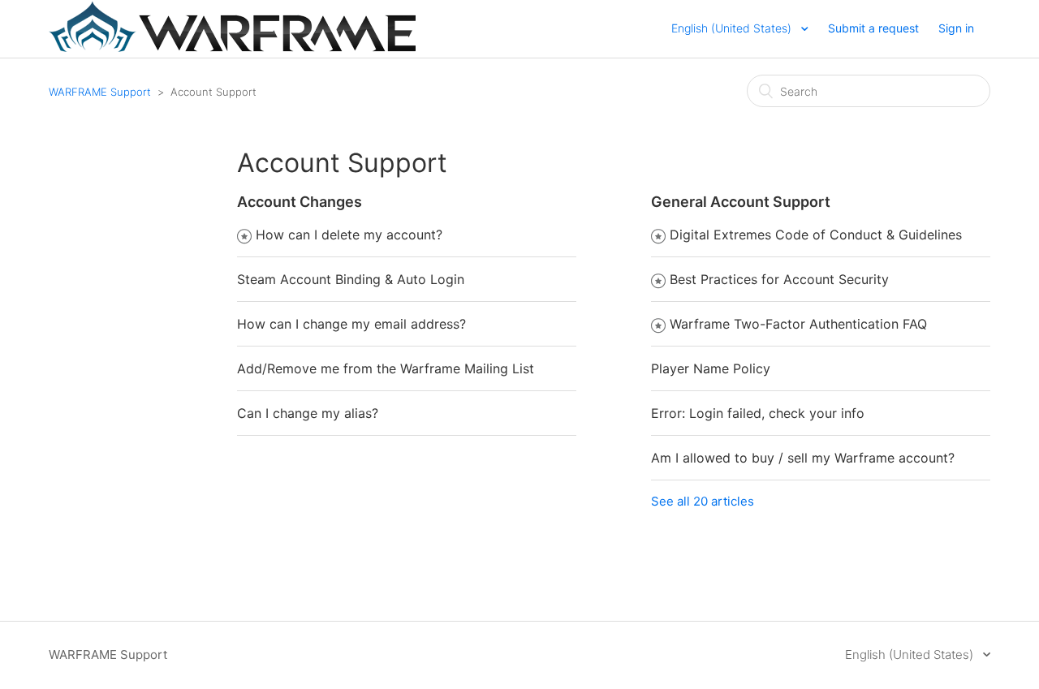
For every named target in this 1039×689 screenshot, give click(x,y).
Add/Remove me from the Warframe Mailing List (385, 368)
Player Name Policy (710, 368)
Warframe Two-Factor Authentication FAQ (798, 324)
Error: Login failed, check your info (757, 413)
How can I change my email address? (351, 324)
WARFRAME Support (100, 91)
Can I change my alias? (307, 413)
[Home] (232, 47)
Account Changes (299, 201)
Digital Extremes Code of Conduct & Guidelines (816, 234)
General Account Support (740, 201)
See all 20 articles (702, 501)
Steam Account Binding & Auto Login (350, 279)
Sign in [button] (956, 28)
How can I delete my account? (349, 234)
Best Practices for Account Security (779, 279)
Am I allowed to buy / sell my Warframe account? (803, 458)
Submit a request (873, 28)
